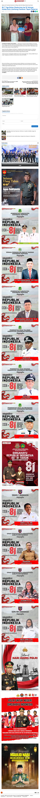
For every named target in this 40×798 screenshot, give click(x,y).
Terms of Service (9, 796)
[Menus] (2, 1)
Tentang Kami (24, 796)
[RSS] (22, 78)
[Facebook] (18, 78)
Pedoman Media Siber (17, 796)
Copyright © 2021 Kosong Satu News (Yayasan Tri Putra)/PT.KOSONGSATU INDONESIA (15, 795)
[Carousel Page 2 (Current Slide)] (20, 165)
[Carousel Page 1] (19, 165)
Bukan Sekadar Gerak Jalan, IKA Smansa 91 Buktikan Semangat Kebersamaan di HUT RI (32, 96)
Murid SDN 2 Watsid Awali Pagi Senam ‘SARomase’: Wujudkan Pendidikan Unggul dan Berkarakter (7, 96)
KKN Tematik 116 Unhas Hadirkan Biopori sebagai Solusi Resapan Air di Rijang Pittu (21, 136)
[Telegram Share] (35, 11)
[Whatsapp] (37, 11)
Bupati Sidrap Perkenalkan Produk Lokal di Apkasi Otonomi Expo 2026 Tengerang (19, 96)
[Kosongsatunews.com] (20, 1)
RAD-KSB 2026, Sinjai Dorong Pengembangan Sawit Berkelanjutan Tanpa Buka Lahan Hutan (7, 106)
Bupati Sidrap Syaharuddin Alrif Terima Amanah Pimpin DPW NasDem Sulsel (17, 163)
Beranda (3, 5)
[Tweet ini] (33, 11)
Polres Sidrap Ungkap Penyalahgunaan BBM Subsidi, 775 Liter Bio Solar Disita (10, 81)
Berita (3, 11)
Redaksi (31, 795)
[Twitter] (20, 78)
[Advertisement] (20, 59)
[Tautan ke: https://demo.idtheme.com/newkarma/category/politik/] (38, 143)
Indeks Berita (3, 796)
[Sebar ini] (31, 11)
